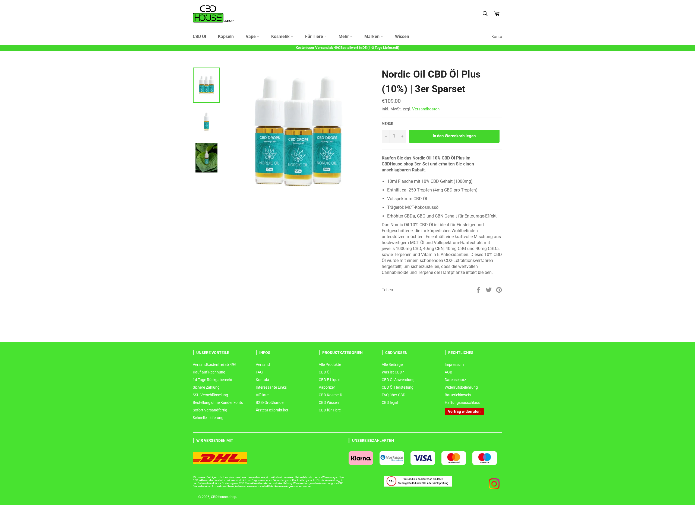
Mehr (344, 36)
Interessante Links (271, 387)
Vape (251, 36)
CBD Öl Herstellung (397, 387)
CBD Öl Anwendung (398, 380)
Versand (263, 364)
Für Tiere (314, 36)
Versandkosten (426, 109)
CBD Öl (199, 36)
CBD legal (390, 402)
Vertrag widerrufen (464, 411)
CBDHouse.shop (223, 497)
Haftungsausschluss (462, 402)
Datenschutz (455, 380)
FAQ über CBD (393, 395)
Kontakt (262, 380)
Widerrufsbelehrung (461, 387)
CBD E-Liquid (329, 380)
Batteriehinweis (458, 395)
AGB (448, 372)
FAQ (259, 372)
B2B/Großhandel (270, 402)
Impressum (454, 364)
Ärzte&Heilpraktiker (272, 410)
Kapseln (226, 36)
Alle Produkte (330, 364)
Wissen (402, 36)
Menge (387, 124)
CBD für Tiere (330, 410)
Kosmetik (281, 36)
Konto (496, 36)
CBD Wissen (329, 402)
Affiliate (262, 395)
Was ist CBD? (393, 372)
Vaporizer (327, 387)
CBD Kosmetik (331, 395)
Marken (372, 36)
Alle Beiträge (392, 364)
